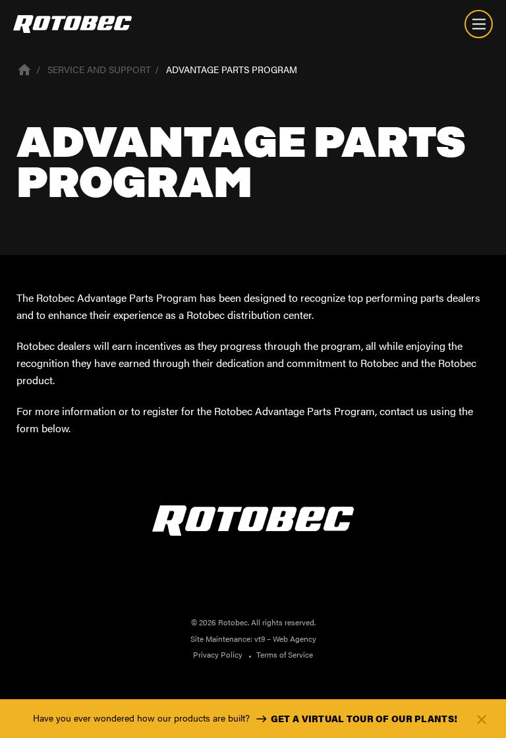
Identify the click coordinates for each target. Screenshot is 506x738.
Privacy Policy (217, 654)
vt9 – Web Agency (285, 638)
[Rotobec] (72, 24)
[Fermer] (482, 719)
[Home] (24, 68)
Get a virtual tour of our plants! (364, 718)
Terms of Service (284, 654)
